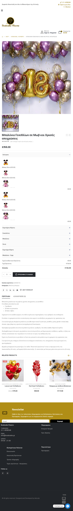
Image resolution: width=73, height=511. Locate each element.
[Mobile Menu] (2, 10)
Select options (14, 379)
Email (17, 290)
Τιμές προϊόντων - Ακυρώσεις (17, 464)
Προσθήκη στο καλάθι (25, 274)
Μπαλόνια (11, 285)
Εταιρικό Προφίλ (47, 429)
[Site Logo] (10, 21)
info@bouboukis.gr (8, 435)
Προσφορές (45, 451)
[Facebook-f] (3, 473)
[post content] (13, 370)
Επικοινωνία (11, 451)
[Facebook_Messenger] (67, 506)
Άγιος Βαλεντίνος (14, 384)
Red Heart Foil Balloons (12, 386)
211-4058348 (6, 430)
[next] (69, 135)
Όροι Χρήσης (45, 433)
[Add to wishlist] (21, 362)
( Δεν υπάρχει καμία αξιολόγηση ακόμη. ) (21, 141)
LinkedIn (10, 290)
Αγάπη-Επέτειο (5, 384)
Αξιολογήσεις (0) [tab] (19, 296)
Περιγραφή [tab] (6, 296)
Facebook (3, 290)
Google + (13, 290)
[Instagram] (7, 473)
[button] (68, 355)
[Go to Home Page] (2, 37)
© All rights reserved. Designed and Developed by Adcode (21, 498)
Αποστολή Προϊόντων (14, 455)
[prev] (67, 135)
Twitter (6, 290)
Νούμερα (17, 285)
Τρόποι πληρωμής (13, 459)
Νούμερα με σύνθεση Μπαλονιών (36, 386)
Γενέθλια (57, 384)
